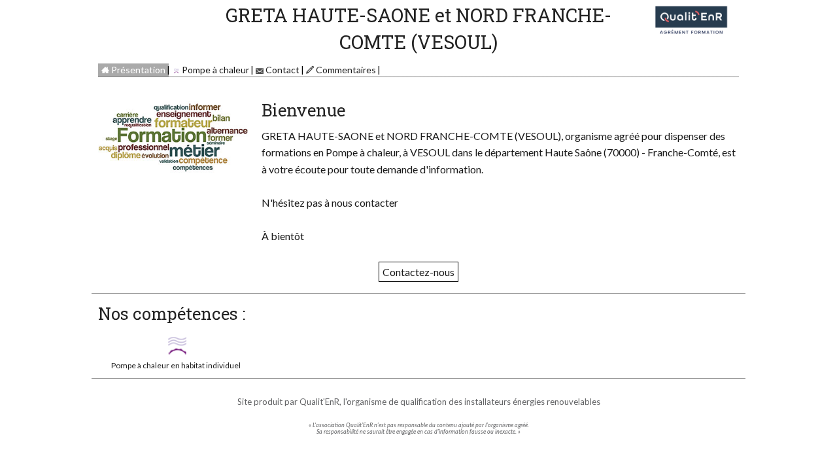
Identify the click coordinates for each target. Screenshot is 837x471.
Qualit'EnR (319, 401)
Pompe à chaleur (214, 69)
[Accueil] (691, 18)
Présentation (137, 69)
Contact (281, 69)
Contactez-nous (418, 272)
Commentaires (345, 69)
